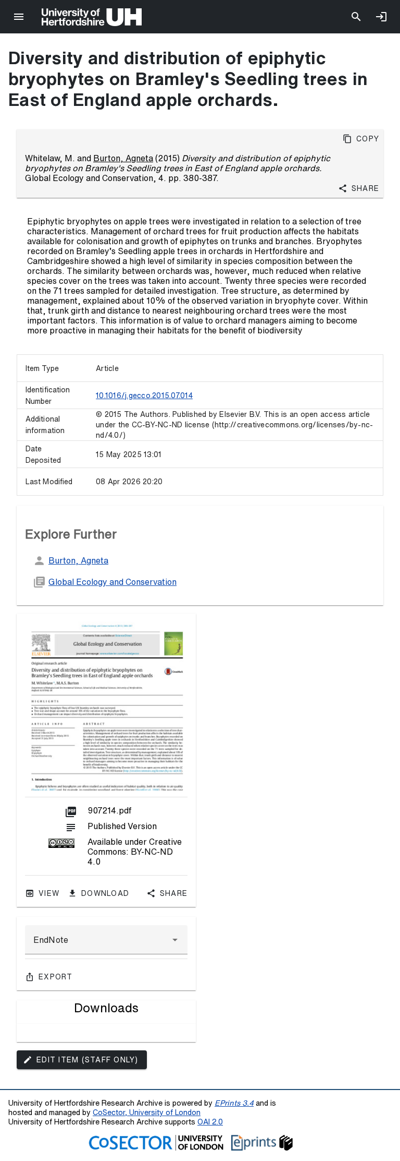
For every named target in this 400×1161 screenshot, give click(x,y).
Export (56, 976)
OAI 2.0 (210, 1122)
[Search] (356, 16)
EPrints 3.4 (234, 1103)
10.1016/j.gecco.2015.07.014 (144, 395)
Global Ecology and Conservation (112, 582)
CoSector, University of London (147, 1112)
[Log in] (381, 16)
